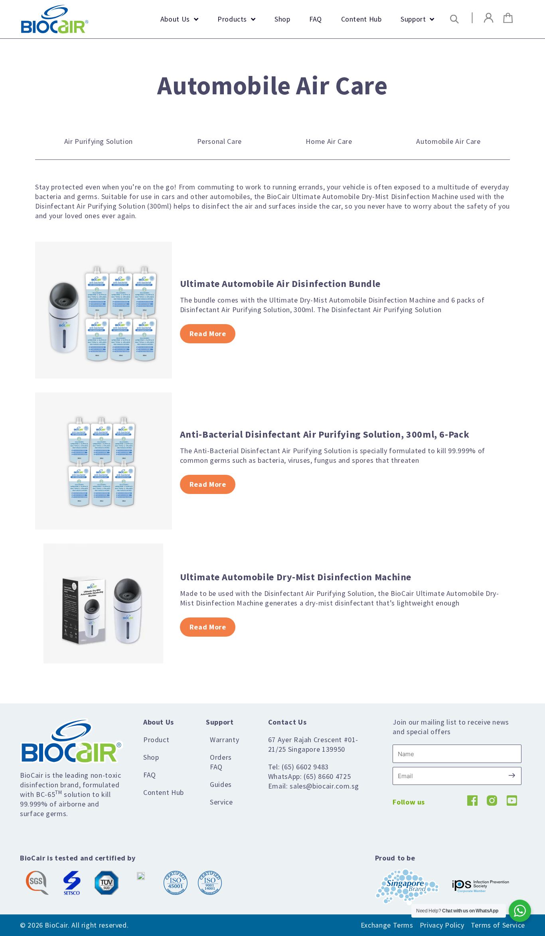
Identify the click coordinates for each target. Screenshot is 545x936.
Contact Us (287, 722)
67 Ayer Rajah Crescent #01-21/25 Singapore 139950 (313, 744)
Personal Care (219, 141)
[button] (455, 19)
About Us (158, 722)
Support (219, 722)
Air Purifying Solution (98, 141)
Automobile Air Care (448, 141)
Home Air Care (329, 141)
